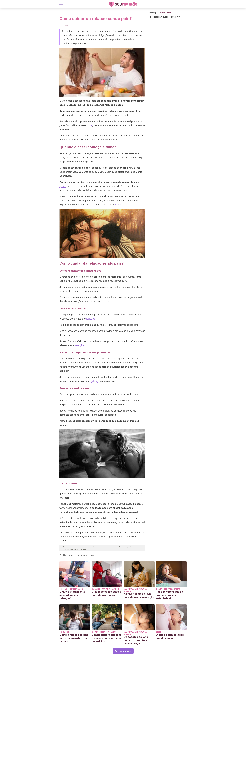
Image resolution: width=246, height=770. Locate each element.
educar (94, 381)
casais (62, 186)
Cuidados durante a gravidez (105, 589)
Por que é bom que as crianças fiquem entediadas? (169, 595)
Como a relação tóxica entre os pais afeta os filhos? (73, 638)
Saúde (62, 12)
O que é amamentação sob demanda (170, 636)
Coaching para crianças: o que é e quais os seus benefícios (107, 638)
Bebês (158, 632)
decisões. (90, 318)
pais (90, 125)
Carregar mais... (123, 651)
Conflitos (64, 632)
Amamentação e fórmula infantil (135, 590)
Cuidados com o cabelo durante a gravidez (106, 593)
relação (79, 345)
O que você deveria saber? (71, 589)
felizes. (118, 204)
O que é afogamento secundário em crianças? (72, 595)
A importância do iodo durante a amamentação (139, 595)
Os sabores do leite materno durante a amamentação (136, 640)
